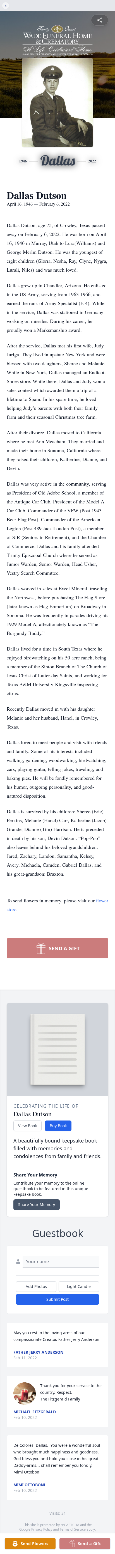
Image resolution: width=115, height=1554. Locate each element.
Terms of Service (73, 1529)
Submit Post (57, 1299)
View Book (27, 1125)
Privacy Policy (41, 1529)
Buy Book (58, 1125)
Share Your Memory (36, 1204)
